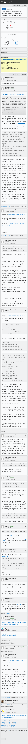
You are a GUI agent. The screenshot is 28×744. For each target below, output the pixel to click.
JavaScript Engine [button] (14, 22)
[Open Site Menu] (2, 2)
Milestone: (6, 36)
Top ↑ (3, 739)
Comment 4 (7, 311)
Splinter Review (23, 71)
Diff (18, 71)
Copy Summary (16, 5)
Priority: (7, 27)
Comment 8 (7, 527)
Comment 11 (7, 601)
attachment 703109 (13, 214)
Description (7, 80)
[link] (14, 105)
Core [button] (11, 21)
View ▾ (24, 5)
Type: (7, 25)
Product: (7, 21)
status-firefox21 (4, 725)
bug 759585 (19, 604)
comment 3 (12, 535)
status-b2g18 (4, 720)
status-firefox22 (4, 726)
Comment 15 (7, 712)
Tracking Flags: (4, 37)
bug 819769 (21, 123)
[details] (22, 214)
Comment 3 (7, 243)
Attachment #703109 (5, 205)
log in (8, 730)
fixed (16, 42)
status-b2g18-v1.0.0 (5, 722)
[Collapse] (25, 79)
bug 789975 (5, 256)
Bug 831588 (9, 9)
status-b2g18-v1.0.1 (5, 723)
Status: (7, 34)
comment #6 (5, 556)
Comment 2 (7, 211)
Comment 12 (7, 619)
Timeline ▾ (24, 74)
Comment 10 (7, 581)
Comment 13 (7, 630)
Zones (8, 613)
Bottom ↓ (12, 74)
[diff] (3, 216)
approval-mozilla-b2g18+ (12, 68)
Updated (6, 648)
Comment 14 (7, 657)
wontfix (16, 41)
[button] (24, 2)
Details (14, 71)
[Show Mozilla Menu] (5, 2)
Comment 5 (7, 436)
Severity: (7, 28)
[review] (8, 216)
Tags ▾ (17, 74)
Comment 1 (7, 90)
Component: (6, 22)
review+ (7, 66)
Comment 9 (7, 551)
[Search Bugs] (19, 2)
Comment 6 (7, 460)
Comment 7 (7, 479)
